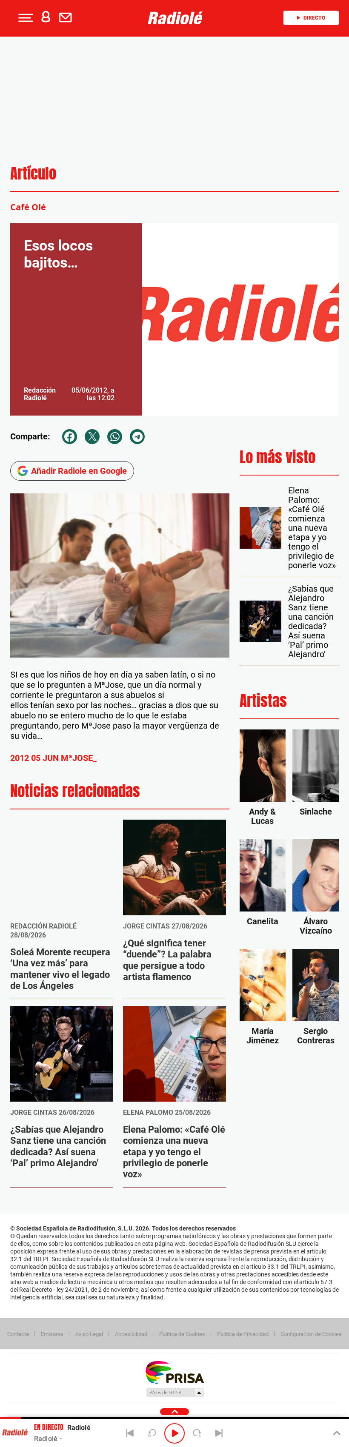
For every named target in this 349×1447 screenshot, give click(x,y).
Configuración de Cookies (311, 1334)
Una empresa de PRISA (174, 1372)
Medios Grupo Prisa (174, 1392)
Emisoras (52, 1334)
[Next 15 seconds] (196, 1433)
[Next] (219, 1433)
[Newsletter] (67, 18)
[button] (24, 18)
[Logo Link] (177, 18)
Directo (314, 18)
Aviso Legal (89, 1334)
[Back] (130, 1433)
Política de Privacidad (243, 1334)
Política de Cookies (182, 1334)
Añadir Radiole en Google (79, 471)
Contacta (18, 1334)
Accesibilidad (131, 1334)
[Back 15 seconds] (152, 1433)
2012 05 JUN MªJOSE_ (53, 758)
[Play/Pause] (174, 1433)
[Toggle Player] (336, 1433)
